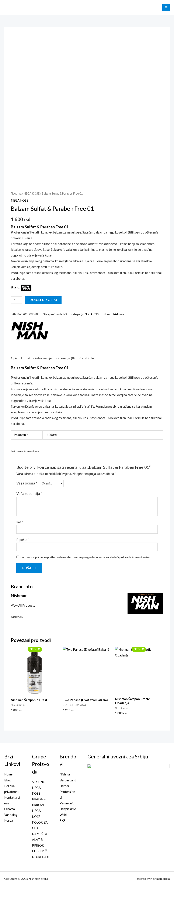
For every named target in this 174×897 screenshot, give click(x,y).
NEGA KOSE (31, 193)
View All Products (23, 605)
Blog (7, 780)
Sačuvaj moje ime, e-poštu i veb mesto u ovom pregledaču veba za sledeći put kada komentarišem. (86, 557)
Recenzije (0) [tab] (65, 358)
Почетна (16, 193)
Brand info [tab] (86, 358)
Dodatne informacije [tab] (36, 358)
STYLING (38, 782)
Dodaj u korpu (43, 300)
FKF (63, 820)
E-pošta (22, 540)
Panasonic (67, 803)
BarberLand (68, 780)
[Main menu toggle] (166, 7)
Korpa (8, 820)
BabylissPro (68, 809)
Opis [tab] (14, 358)
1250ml (52, 435)
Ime (20, 522)
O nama (9, 809)
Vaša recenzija (29, 493)
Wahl (63, 815)
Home (8, 774)
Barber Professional (67, 791)
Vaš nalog (10, 815)
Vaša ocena (26, 483)
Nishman (118, 314)
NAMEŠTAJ (40, 834)
